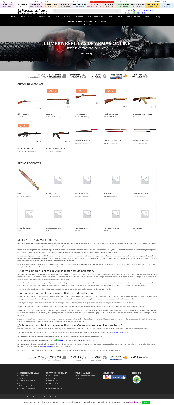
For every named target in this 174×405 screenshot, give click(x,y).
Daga (111, 17)
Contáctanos (80, 378)
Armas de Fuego (26, 17)
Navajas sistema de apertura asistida (82, 21)
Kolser (147, 17)
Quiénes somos (24, 376)
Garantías (51, 386)
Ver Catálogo (87, 53)
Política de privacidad (26, 386)
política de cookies (134, 402)
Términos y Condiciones (27, 388)
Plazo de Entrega (53, 383)
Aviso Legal (21, 397)
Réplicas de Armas (46, 346)
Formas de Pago (53, 381)
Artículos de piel (44, 17)
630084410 (149, 10)
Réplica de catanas (63, 17)
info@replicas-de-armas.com (86, 340)
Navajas (159, 17)
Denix (120, 17)
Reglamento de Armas (55, 388)
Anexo (12, 17)
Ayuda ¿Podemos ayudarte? (85, 376)
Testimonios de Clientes (27, 381)
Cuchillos (79, 17)
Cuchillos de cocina (96, 17)
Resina (103, 21)
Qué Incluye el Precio (55, 378)
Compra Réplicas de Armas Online (87, 43)
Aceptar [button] (146, 402)
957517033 (139, 10)
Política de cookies (50, 397)
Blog (20, 383)
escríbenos (58, 267)
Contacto (22, 378)
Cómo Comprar (53, 376)
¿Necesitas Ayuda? (160, 1)
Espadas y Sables (133, 17)
